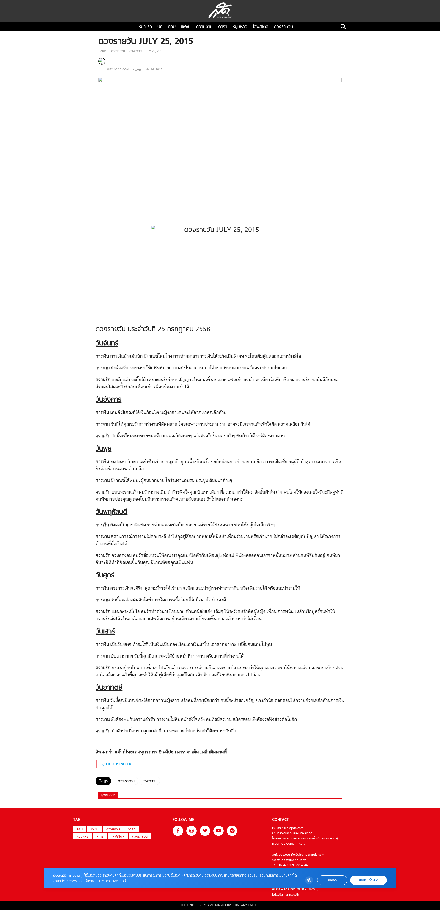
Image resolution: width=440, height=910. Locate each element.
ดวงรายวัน (283, 27)
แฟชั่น (186, 27)
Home (102, 51)
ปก (159, 27)
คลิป (172, 27)
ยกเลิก (332, 880)
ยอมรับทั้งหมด (368, 880)
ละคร (100, 836)
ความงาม (204, 27)
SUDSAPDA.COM (117, 69)
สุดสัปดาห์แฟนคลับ (117, 764)
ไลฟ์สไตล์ (260, 27)
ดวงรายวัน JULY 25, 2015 (146, 51)
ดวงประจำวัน (126, 781)
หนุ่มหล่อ (240, 27)
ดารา (222, 27)
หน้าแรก (145, 27)
